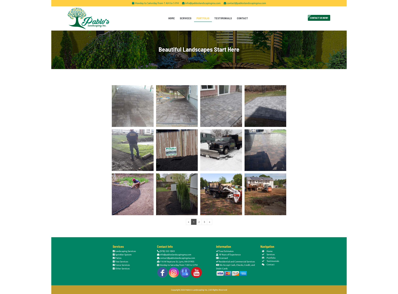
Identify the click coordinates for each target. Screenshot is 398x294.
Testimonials (223, 18)
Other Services (122, 268)
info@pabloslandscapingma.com (203, 3)
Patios (118, 258)
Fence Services (122, 265)
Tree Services (121, 261)
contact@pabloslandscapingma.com (246, 3)
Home (171, 18)
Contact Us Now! (319, 17)
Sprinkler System (123, 254)
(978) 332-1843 (167, 251)
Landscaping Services (125, 251)
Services (186, 18)
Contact (242, 18)
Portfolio (203, 18)
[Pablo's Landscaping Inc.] (88, 18)
